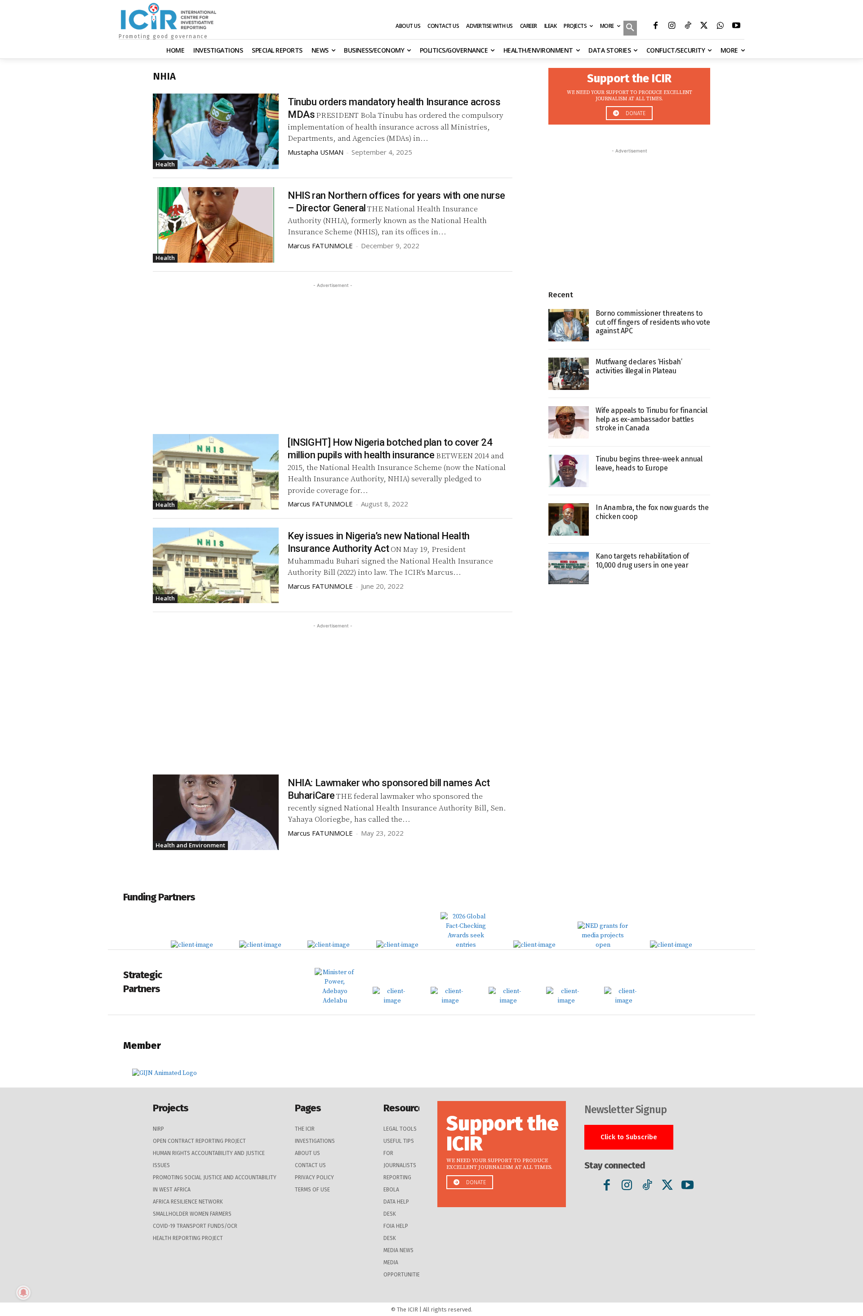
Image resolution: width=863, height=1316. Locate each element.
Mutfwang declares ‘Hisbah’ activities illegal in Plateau (639, 366)
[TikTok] (688, 26)
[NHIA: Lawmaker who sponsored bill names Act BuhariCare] (216, 812)
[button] (630, 29)
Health (165, 164)
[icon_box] (629, 94)
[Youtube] (736, 26)
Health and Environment (190, 845)
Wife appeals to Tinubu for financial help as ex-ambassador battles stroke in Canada (651, 419)
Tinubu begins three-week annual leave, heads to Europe (649, 463)
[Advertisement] (332, 353)
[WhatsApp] (720, 26)
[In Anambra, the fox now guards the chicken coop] (568, 519)
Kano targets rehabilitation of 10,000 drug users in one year (642, 560)
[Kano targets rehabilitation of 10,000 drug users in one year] (568, 568)
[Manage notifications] (23, 1292)
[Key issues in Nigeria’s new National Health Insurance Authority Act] (216, 565)
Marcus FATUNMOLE (320, 245)
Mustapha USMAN (315, 152)
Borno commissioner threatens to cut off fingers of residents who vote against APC (653, 322)
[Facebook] (655, 26)
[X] (704, 26)
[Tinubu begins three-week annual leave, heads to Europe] (568, 471)
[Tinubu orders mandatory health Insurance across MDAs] (216, 131)
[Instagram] (671, 26)
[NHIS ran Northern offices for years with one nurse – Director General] (216, 225)
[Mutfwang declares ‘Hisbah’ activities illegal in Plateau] (568, 374)
